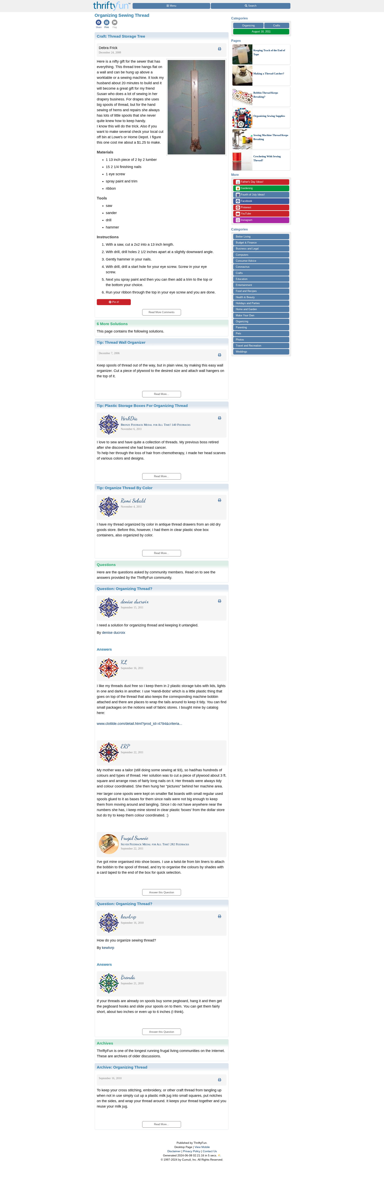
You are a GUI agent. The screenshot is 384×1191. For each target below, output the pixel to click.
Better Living (243, 236)
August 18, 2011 (261, 31)
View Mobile (202, 1147)
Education (241, 278)
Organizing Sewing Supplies (269, 115)
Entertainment (244, 284)
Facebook (246, 200)
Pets (238, 333)
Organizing (248, 25)
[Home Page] (112, 2)
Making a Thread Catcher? (268, 73)
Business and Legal (247, 248)
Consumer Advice (246, 260)
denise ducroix (113, 633)
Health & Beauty (245, 297)
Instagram (246, 219)
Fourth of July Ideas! (250, 195)
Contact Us (210, 1151)
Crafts (276, 25)
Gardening (244, 188)
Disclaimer (174, 1151)
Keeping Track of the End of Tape (269, 52)
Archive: (122, 1067)
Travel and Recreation (248, 345)
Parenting (241, 327)
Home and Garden (246, 309)
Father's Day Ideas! (249, 182)
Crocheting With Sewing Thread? (267, 158)
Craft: (121, 36)
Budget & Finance (246, 242)
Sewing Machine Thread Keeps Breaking (270, 137)
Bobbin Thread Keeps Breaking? (265, 94)
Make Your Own (245, 315)
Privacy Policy (191, 1151)
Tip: (121, 342)
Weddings (241, 351)
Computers (242, 254)
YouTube (245, 213)
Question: (124, 588)
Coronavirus (243, 266)
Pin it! (115, 302)
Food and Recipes (246, 290)
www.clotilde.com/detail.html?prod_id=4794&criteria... (139, 724)
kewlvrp (108, 948)
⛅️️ (219, 1155)
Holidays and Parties (248, 303)
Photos (240, 339)
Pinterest (245, 207)
